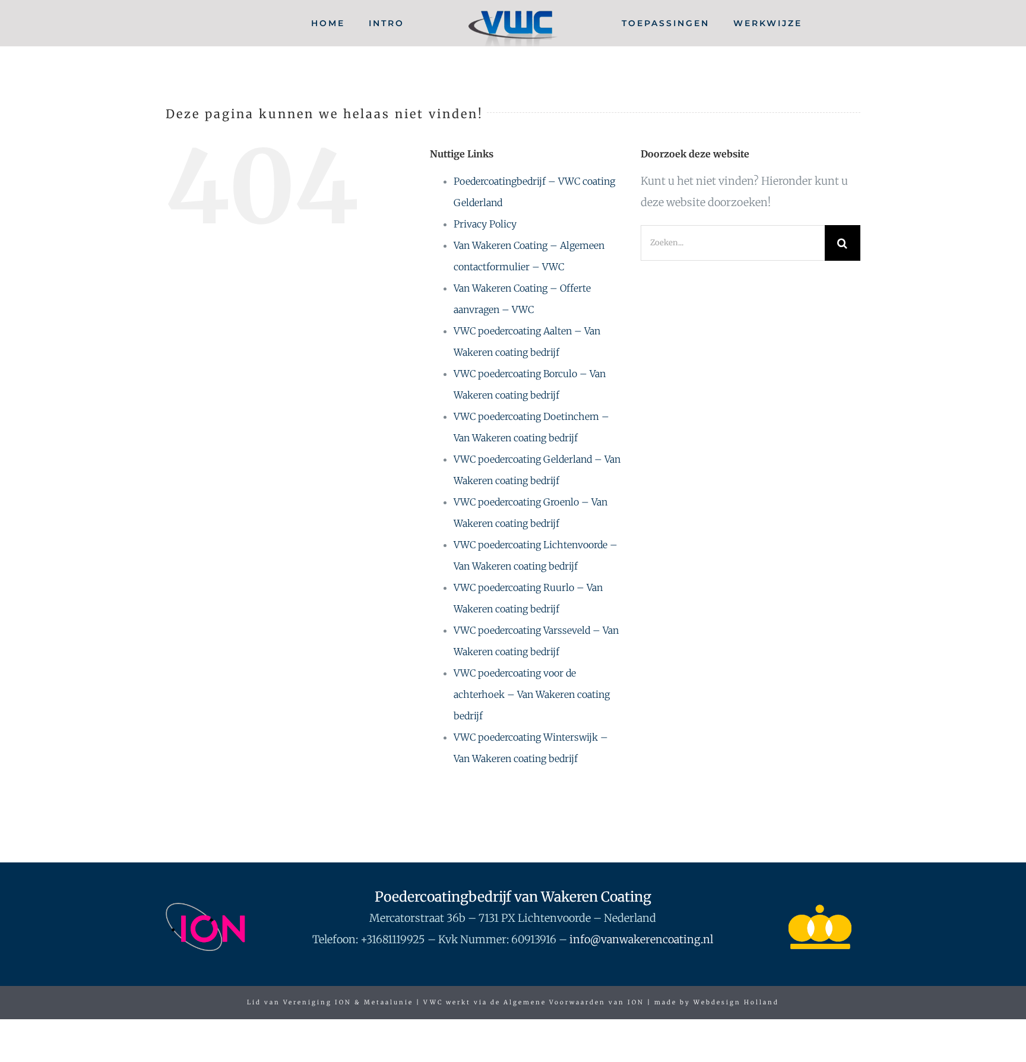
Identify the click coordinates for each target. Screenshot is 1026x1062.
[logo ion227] (206, 908)
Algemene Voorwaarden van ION (574, 1002)
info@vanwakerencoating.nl (641, 939)
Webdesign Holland (736, 1002)
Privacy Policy (485, 224)
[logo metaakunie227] (820, 908)
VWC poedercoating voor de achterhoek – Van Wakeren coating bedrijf (532, 694)
